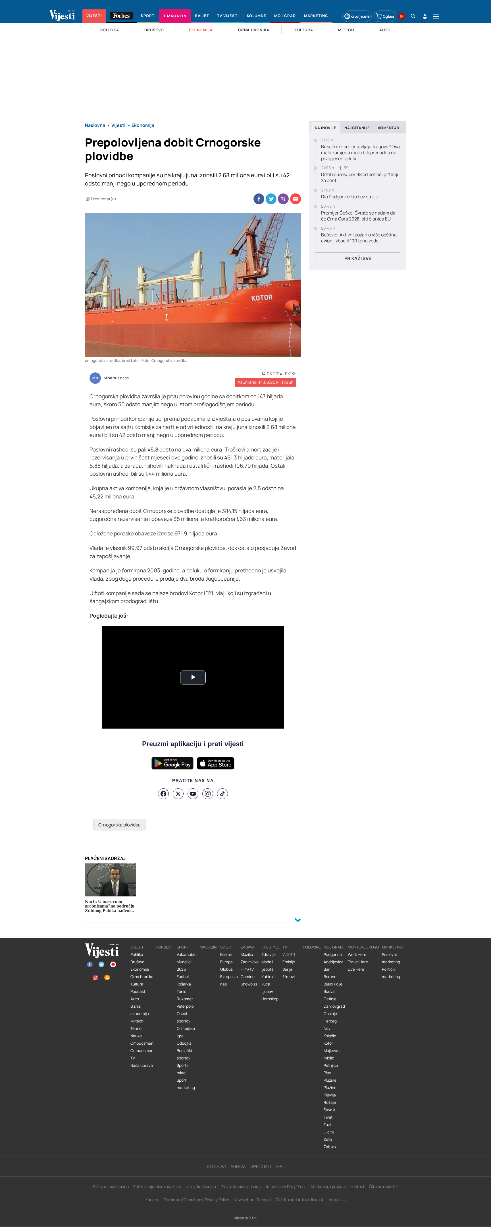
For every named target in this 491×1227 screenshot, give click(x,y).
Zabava (248, 947)
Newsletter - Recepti (252, 1199)
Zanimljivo (250, 961)
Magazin (208, 947)
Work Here (357, 954)
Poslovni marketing (391, 958)
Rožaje (330, 1102)
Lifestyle (270, 947)
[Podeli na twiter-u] (271, 198)
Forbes (163, 947)
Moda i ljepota (267, 965)
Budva (329, 991)
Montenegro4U (363, 947)
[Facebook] (163, 793)
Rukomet (185, 998)
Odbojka (184, 1043)
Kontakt (357, 1186)
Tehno (136, 1028)
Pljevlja (330, 1095)
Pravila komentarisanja (241, 1186)
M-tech (136, 1021)
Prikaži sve (357, 258)
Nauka (136, 1035)
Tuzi (327, 1124)
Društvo (137, 961)
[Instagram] (207, 793)
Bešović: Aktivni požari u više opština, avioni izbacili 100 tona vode (359, 238)
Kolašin (330, 1035)
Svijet (226, 947)
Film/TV (247, 969)
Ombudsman (141, 1043)
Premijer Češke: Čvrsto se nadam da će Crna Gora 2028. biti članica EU (358, 216)
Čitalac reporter (383, 1186)
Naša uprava (141, 1065)
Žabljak (330, 1146)
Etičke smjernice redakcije (157, 1186)
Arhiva (238, 1166)
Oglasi (388, 16)
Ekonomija (139, 969)
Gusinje (330, 1013)
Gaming (248, 976)
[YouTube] (193, 793)
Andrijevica (334, 961)
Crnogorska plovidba (119, 825)
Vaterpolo (185, 1006)
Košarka (184, 984)
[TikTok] (222, 793)
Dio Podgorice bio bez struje (349, 197)
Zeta (328, 1139)
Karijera (152, 1199)
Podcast (137, 991)
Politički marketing (391, 973)
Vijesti (136, 947)
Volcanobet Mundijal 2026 (187, 962)
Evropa (226, 961)
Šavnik (329, 1109)
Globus (226, 969)
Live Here (356, 969)
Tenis (181, 991)
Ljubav (267, 991)
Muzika (247, 954)
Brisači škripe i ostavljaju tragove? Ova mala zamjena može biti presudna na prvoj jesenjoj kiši (360, 152)
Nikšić (329, 1058)
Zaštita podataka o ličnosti (300, 1199)
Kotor (328, 1043)
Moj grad (333, 947)
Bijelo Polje (333, 984)
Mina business (116, 378)
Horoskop (269, 998)
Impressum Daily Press (286, 1186)
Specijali (260, 1166)
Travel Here (358, 961)
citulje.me (360, 16)
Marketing (392, 947)
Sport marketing (186, 1084)
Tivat (328, 1117)
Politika (136, 954)
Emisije (288, 961)
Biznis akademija (139, 1010)
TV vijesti (288, 951)
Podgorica (333, 954)
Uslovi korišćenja (201, 1186)
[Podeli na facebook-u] (258, 198)
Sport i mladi (182, 1069)
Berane (330, 976)
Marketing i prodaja (328, 1186)
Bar (327, 969)
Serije (287, 969)
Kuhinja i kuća (268, 980)
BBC (280, 1166)
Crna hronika (141, 976)
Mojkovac (332, 1050)
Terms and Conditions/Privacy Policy (196, 1199)
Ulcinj (329, 1132)
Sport (183, 947)
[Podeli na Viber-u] (283, 198)
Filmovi (288, 976)
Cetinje (330, 998)
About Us (337, 1199)
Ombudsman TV (141, 1054)
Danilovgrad (334, 1006)
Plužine (330, 1080)
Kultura (136, 984)
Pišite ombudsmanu (111, 1186)
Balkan (226, 954)
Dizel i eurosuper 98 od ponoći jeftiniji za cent (359, 177)
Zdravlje (268, 954)
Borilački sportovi (184, 1054)
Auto (134, 998)
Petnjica (331, 1065)
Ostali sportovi (184, 1017)
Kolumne (312, 947)
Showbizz (249, 984)
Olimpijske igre (186, 1032)
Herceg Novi (330, 1024)
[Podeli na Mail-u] (295, 198)
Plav (327, 1072)
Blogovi (216, 1166)
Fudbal (183, 976)
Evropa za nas (229, 980)
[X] (178, 793)
